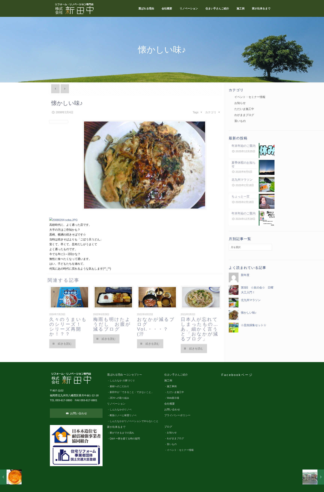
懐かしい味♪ (248, 312)
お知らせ (240, 102)
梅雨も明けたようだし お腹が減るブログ (112, 324)
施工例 (168, 380)
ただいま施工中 (244, 108)
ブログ (168, 426)
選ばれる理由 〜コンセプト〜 (124, 374)
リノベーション (116, 403)
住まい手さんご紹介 (176, 374)
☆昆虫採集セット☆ (253, 325)
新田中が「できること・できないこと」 (132, 392)
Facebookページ (237, 374)
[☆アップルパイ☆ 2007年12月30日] (11, 477)
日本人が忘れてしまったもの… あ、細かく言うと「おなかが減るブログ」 (205, 329)
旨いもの (240, 120)
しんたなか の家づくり (122, 380)
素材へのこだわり (119, 386)
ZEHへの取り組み (119, 398)
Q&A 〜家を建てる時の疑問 (125, 438)
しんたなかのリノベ (121, 409)
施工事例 (172, 386)
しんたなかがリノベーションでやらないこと (134, 421)
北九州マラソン (251, 300)
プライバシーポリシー (177, 415)
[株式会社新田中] (74, 8)
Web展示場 (173, 398)
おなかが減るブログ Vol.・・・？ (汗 (156, 326)
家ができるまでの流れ (122, 433)
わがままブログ (244, 114)
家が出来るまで (116, 427)
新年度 (245, 275)
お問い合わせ (78, 413)
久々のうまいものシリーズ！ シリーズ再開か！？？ (70, 326)
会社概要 (169, 403)
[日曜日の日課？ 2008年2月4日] (313, 477)
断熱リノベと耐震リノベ (123, 415)
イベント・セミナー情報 (249, 96)
